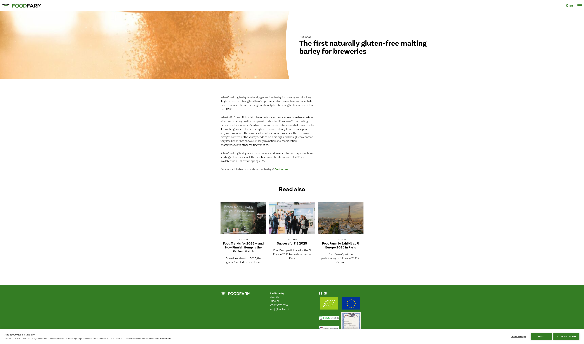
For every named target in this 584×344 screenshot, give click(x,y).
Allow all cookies (566, 336)
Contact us (281, 169)
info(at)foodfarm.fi (279, 309)
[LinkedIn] (326, 293)
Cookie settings (518, 336)
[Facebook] (321, 293)
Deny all (541, 336)
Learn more (165, 338)
